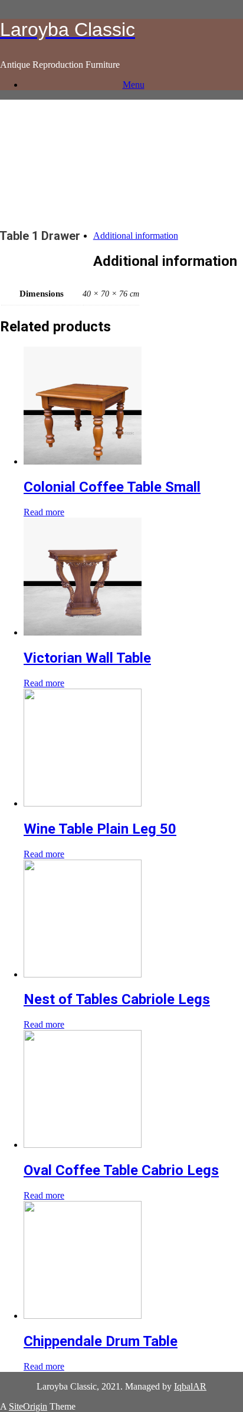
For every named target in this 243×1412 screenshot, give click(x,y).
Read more (44, 512)
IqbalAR (190, 1386)
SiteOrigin (28, 1406)
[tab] (133, 236)
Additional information (135, 236)
